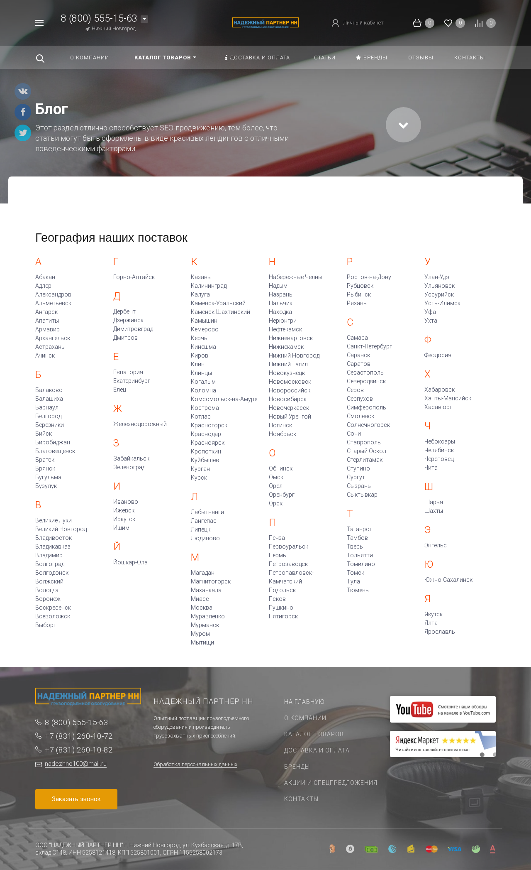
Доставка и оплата (317, 750)
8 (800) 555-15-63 (99, 18)
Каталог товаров (314, 734)
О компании (305, 718)
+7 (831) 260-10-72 (79, 736)
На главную (304, 701)
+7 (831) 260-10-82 (79, 750)
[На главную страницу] (265, 22)
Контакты (301, 799)
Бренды (297, 766)
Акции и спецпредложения (331, 782)
